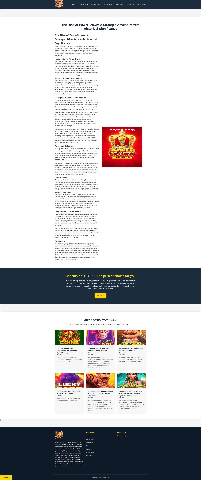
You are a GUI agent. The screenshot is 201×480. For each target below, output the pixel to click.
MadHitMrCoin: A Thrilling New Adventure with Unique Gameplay (131, 350)
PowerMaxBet (94, 189)
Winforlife (87, 208)
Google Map (89, 455)
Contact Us (130, 4)
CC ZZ (74, 4)
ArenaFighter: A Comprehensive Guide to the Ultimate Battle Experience (100, 393)
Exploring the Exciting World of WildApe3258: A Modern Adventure (100, 350)
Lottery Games (95, 4)
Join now (100, 295)
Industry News (141, 4)
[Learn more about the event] (100, 13)
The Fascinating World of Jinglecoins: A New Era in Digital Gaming (67, 350)
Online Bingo (108, 4)
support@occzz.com (126, 436)
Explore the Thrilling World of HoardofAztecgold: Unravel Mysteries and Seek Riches (130, 393)
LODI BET (64, 160)
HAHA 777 (90, 109)
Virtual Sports (84, 4)
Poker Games (119, 4)
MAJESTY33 (74, 142)
